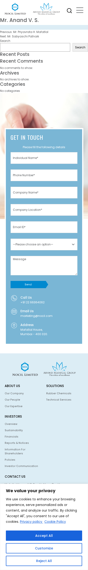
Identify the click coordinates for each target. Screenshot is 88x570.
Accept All (44, 535)
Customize (44, 548)
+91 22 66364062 (32, 302)
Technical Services (58, 400)
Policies (10, 460)
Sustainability (14, 430)
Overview (11, 424)
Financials (11, 436)
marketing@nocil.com (36, 316)
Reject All (44, 561)
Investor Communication (21, 466)
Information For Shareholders (15, 451)
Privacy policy (31, 521)
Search (5, 41)
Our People (12, 400)
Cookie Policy (55, 521)
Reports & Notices (17, 443)
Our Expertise (14, 406)
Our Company (14, 393)
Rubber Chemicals (58, 393)
